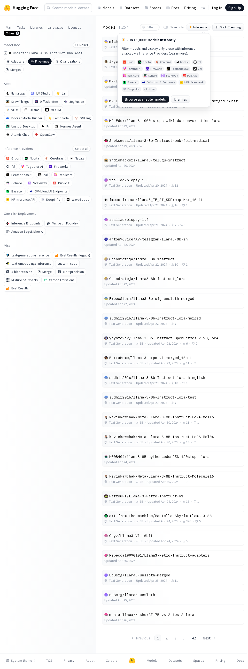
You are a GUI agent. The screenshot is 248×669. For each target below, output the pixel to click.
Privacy (69, 660)
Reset (83, 45)
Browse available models (145, 99)
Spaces (155, 7)
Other (12, 33)
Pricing (190, 7)
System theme (21, 660)
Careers (111, 660)
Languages (55, 27)
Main (9, 27)
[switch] (165, 27)
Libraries (36, 27)
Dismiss (180, 99)
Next (207, 638)
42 (194, 638)
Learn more (178, 53)
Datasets (132, 7)
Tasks (21, 27)
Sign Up (234, 7)
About (90, 660)
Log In (217, 7)
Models (108, 7)
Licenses (74, 27)
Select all (81, 148)
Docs (175, 7)
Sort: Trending (230, 27)
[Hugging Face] (132, 660)
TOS (49, 660)
